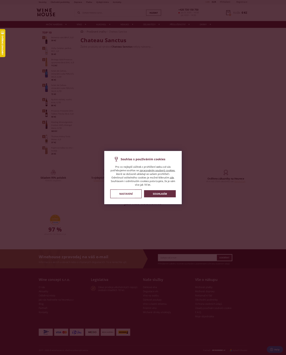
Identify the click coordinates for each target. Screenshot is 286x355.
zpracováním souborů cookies (157, 170)
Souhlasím (160, 193)
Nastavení (126, 193)
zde (172, 177)
